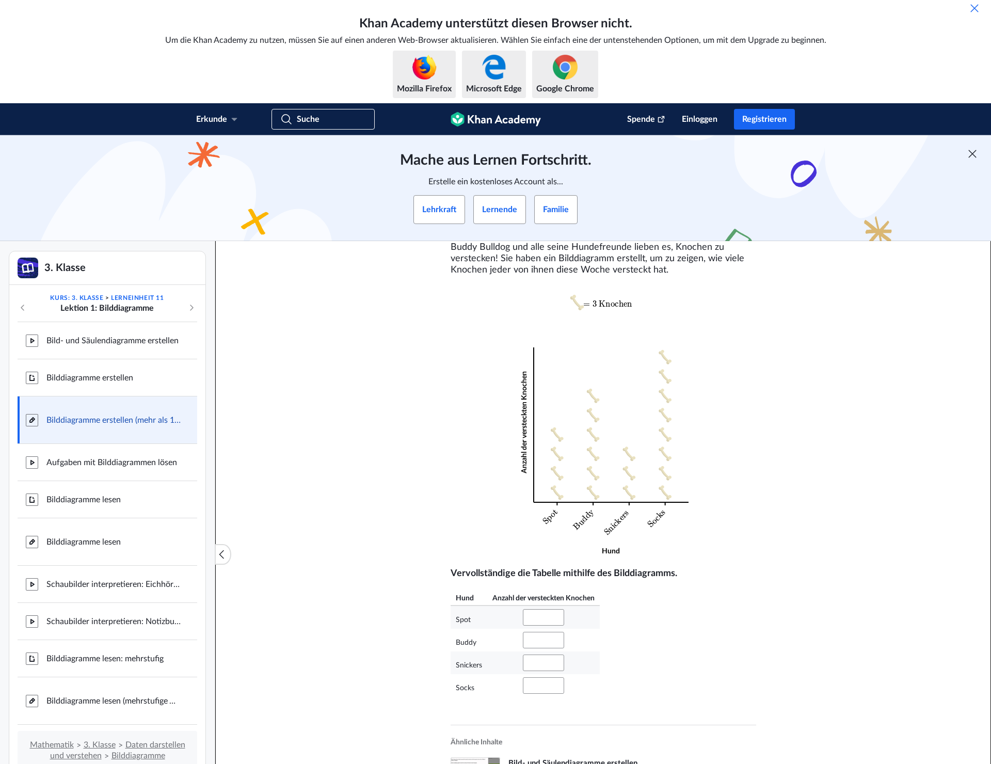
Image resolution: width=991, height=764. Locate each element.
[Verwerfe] (974, 8)
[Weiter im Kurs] (191, 307)
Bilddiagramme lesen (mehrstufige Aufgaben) (113, 701)
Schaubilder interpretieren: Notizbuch (113, 621)
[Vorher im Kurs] (23, 307)
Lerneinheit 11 (137, 298)
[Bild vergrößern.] (603, 302)
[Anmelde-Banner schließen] (972, 154)
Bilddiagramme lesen (83, 500)
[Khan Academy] (496, 119)
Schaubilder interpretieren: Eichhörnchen (113, 584)
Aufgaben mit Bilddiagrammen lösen (111, 462)
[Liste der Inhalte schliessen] (223, 554)
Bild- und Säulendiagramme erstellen (112, 341)
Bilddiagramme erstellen (89, 378)
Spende (641, 119)
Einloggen (699, 119)
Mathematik (52, 745)
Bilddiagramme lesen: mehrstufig (105, 659)
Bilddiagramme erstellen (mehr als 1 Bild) (113, 420)
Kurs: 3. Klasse (76, 298)
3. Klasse (100, 745)
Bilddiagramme (138, 756)
